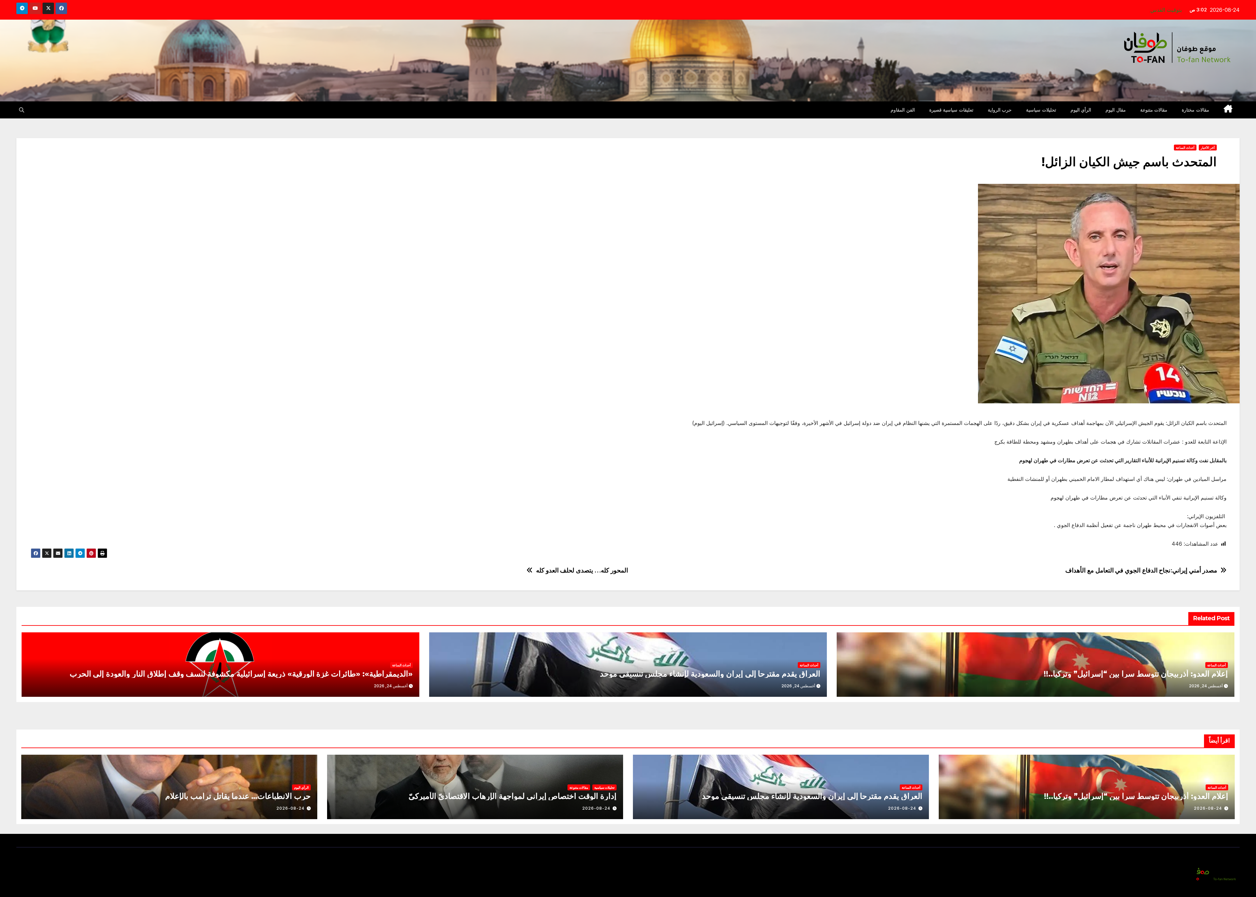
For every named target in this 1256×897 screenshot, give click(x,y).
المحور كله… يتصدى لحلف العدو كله (582, 570)
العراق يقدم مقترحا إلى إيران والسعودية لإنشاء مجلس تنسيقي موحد (710, 673)
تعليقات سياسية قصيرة (951, 110)
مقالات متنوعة (1154, 110)
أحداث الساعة (1185, 148)
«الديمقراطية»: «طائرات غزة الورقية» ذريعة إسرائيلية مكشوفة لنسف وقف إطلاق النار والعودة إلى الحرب (241, 673)
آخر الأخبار (1208, 148)
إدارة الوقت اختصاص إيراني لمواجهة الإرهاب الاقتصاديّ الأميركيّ (513, 796)
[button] (21, 110)
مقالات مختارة (1195, 110)
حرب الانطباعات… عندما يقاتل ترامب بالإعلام (238, 796)
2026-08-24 (1208, 808)
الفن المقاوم (903, 110)
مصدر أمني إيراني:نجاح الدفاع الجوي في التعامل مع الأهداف (1141, 570)
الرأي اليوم (1081, 110)
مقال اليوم (1116, 110)
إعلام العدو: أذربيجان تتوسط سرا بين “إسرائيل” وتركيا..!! (1136, 673)
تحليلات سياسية (1041, 110)
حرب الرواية (1000, 110)
